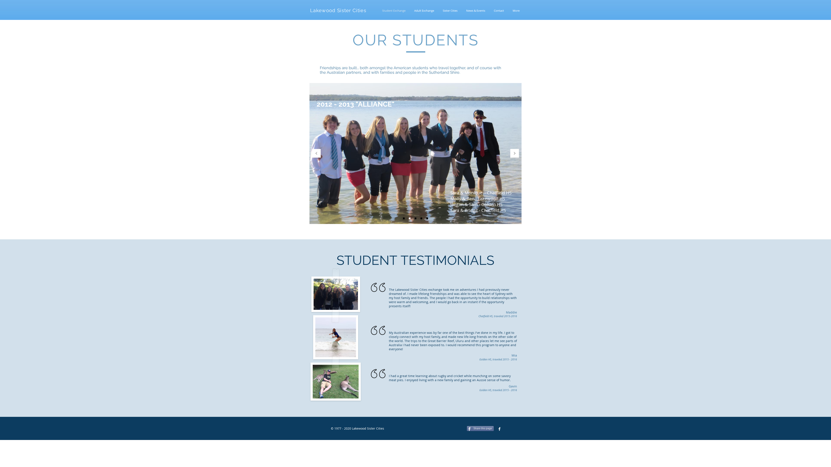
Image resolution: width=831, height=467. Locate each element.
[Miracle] (421, 218)
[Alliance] (410, 218)
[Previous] (316, 153)
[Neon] (415, 218)
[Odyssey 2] (427, 218)
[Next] (514, 153)
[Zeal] (404, 218)
